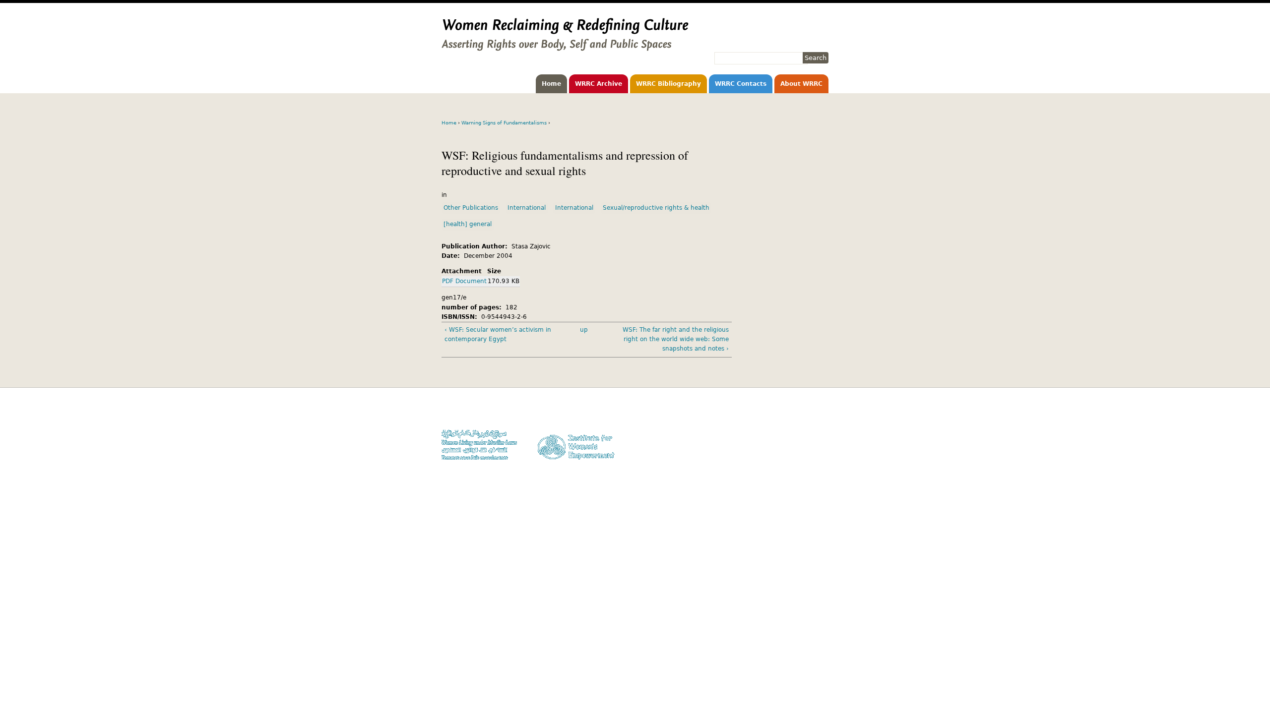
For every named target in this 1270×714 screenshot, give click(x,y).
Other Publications (471, 207)
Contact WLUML (807, 441)
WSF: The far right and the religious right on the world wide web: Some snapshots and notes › (676, 339)
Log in (820, 450)
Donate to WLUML (804, 412)
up (584, 329)
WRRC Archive (598, 83)
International (527, 207)
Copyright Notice (805, 422)
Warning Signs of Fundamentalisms (504, 122)
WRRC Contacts (740, 83)
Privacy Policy (808, 431)
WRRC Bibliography (668, 83)
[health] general (468, 224)
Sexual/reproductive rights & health (656, 207)
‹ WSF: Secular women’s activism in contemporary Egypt (497, 334)
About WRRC (801, 83)
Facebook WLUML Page (796, 460)
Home (551, 83)
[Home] (565, 46)
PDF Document (464, 281)
